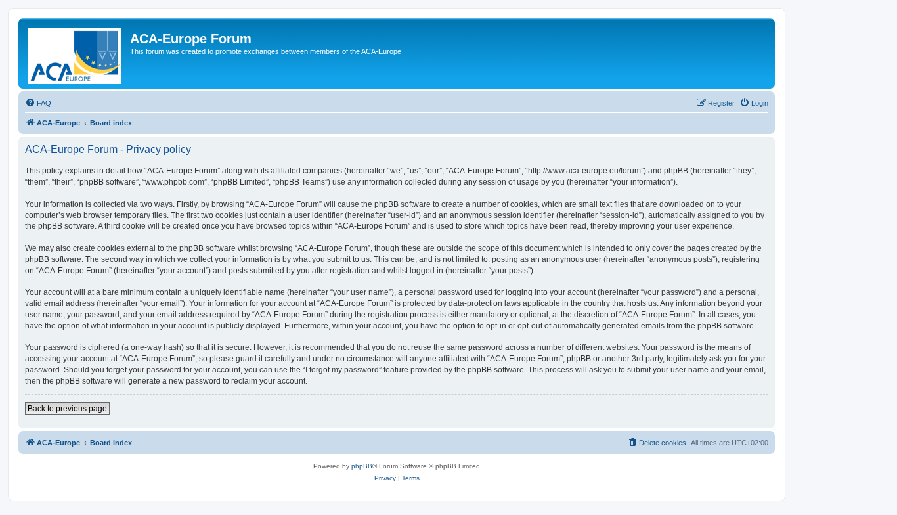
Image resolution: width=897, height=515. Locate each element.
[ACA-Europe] (76, 53)
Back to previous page (67, 408)
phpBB (361, 466)
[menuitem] (38, 103)
